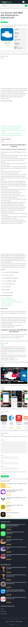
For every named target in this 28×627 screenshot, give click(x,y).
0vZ (15, 30)
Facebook (3, 51)
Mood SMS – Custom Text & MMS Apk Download (12, 302)
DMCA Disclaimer (4, 613)
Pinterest (14, 51)
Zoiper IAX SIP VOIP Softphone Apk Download (11, 135)
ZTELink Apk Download (6, 305)
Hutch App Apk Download (7, 298)
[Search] (26, 6)
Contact (2, 608)
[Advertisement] (14, 73)
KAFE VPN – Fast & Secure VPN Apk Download (11, 126)
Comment (3, 440)
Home (2, 11)
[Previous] (1, 399)
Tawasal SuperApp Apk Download (9, 300)
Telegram (19, 51)
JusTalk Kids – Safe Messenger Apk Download (11, 133)
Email (2, 460)
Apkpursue (10, 336)
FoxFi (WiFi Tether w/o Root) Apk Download (11, 128)
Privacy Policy (3, 611)
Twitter (8, 51)
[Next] (27, 399)
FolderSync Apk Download (7, 303)
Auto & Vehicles (7, 11)
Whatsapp (24, 51)
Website (2, 466)
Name (2, 455)
